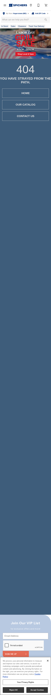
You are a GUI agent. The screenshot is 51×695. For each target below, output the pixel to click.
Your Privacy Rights (25, 682)
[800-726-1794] (38, 5)
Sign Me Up (11, 654)
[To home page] (18, 5)
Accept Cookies (37, 690)
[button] (5, 5)
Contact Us (25, 116)
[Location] (31, 5)
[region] (25, 676)
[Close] (48, 661)
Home (25, 93)
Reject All (13, 690)
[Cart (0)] (46, 5)
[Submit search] (46, 19)
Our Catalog (25, 104)
